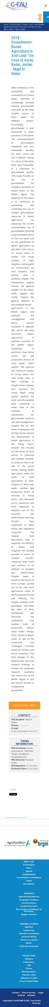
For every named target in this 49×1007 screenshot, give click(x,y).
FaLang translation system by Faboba (16, 817)
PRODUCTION (15, 24)
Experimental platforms (29, 897)
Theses (24, 24)
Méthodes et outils (29, 978)
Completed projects (29, 906)
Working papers (29, 972)
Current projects (28, 903)
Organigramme (29, 874)
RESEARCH (29, 893)
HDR (29, 965)
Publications (28, 962)
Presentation (29, 865)
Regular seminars (29, 914)
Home (6, 24)
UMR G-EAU (29, 862)
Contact (15, 993)
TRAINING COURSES (29, 924)
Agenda (29, 871)
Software (29, 959)
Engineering (28, 930)
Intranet (31, 995)
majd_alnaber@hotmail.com (24, 731)
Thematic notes (29, 975)
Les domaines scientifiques (29, 878)
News (29, 868)
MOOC (29, 943)
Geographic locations (28, 900)
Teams (29, 881)
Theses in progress (29, 940)
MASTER (29, 927)
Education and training (29, 934)
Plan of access (29, 993)
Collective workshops (28, 946)
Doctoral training (28, 937)
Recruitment (28, 884)
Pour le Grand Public (29, 981)
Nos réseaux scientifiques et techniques (29, 910)
